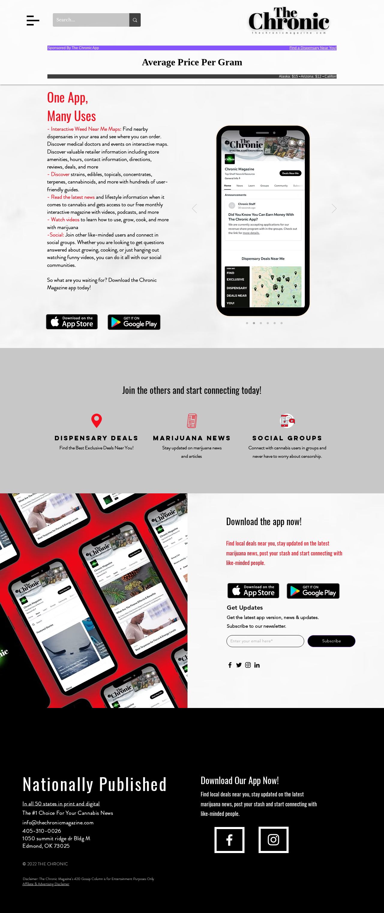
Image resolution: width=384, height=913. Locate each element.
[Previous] (194, 209)
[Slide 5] (275, 323)
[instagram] (273, 839)
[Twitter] (239, 665)
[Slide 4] (268, 323)
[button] (33, 20)
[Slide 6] (281, 323)
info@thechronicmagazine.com (58, 822)
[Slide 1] (247, 323)
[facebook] (229, 840)
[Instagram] (248, 665)
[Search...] (135, 20)
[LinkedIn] (257, 665)
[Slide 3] (261, 323)
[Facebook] (230, 665)
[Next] (334, 209)
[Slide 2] (254, 323)
